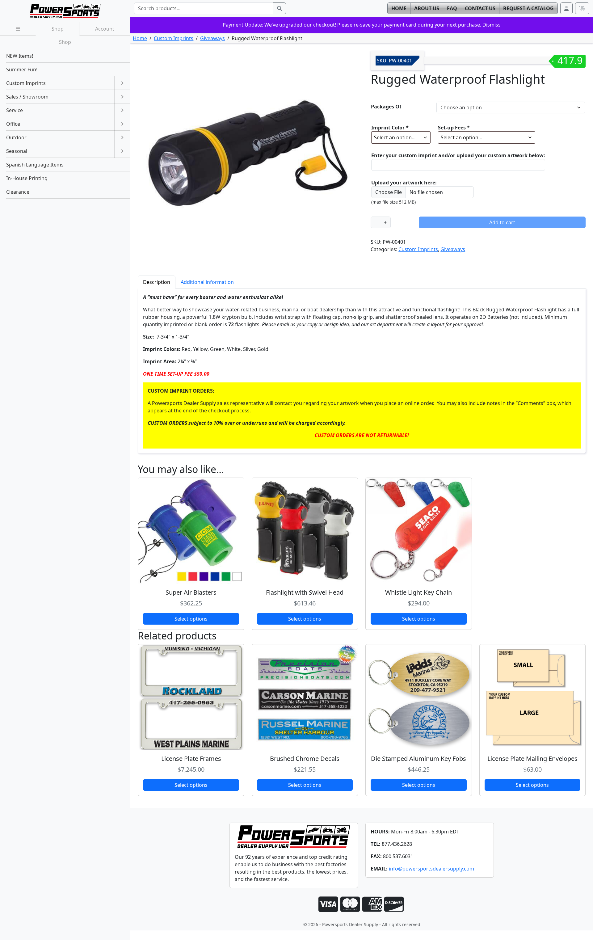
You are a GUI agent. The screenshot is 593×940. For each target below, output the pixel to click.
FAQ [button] (452, 8)
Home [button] (398, 8)
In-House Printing (27, 178)
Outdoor (16, 137)
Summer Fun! (21, 69)
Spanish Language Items (35, 164)
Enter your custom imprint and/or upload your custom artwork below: (458, 155)
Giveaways (212, 38)
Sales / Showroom (27, 96)
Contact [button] (480, 8)
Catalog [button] (528, 8)
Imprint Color (390, 127)
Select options (191, 618)
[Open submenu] (122, 83)
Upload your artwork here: (404, 182)
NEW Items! (19, 56)
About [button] (426, 8)
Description (156, 282)
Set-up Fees (454, 127)
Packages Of (386, 106)
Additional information (207, 282)
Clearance (17, 191)
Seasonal (16, 151)
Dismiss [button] (491, 24)
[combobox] (203, 8)
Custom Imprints (173, 38)
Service (14, 110)
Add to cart (502, 222)
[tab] (156, 282)
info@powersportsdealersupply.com (431, 868)
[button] (566, 8)
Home (140, 38)
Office (13, 123)
